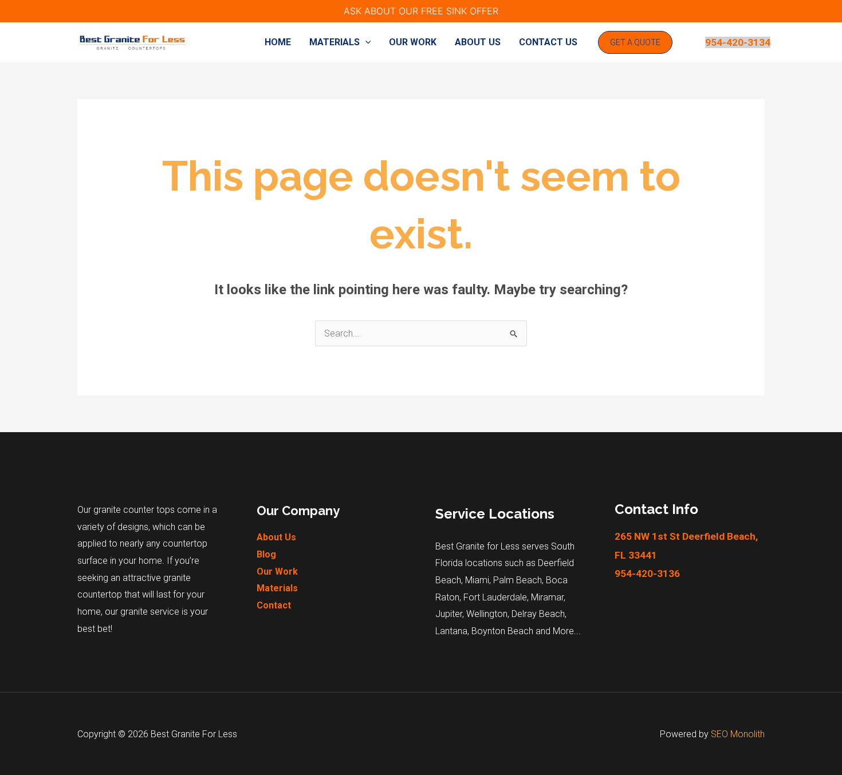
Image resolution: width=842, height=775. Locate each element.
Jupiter (448, 613)
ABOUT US (478, 42)
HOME (278, 42)
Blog (266, 554)
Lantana (451, 631)
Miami (477, 580)
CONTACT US (548, 42)
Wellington (486, 613)
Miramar (547, 597)
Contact (274, 605)
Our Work (277, 571)
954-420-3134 (737, 42)
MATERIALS (334, 42)
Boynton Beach (502, 631)
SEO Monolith (738, 734)
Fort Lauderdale (495, 597)
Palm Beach (517, 580)
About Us (276, 537)
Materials (277, 588)
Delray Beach (538, 613)
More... (567, 631)
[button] (365, 42)
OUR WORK (412, 42)
